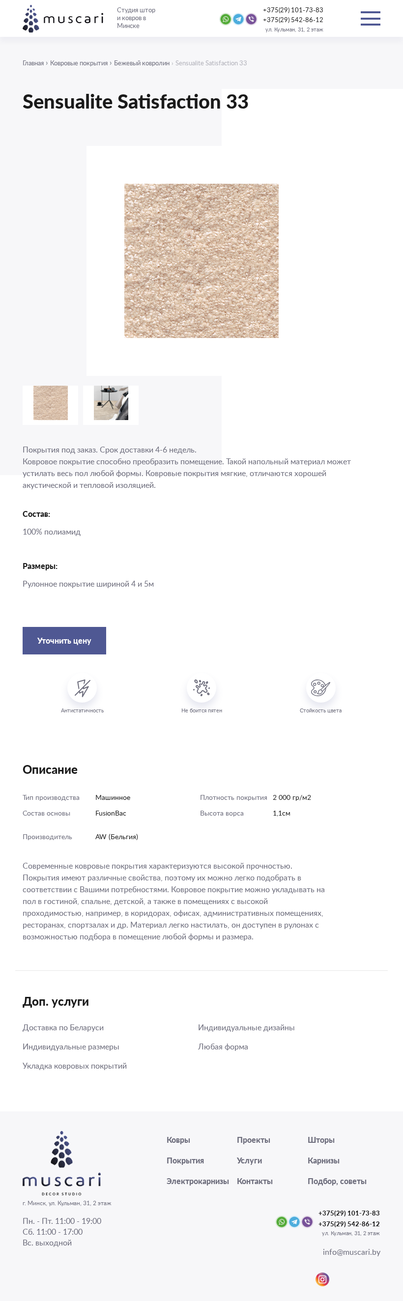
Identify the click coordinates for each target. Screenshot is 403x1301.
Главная (33, 63)
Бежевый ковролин (142, 63)
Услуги (249, 1160)
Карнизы (324, 1160)
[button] (96, 260)
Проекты (253, 1139)
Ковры (178, 1139)
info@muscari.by (351, 1252)
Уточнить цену (64, 640)
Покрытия (185, 1160)
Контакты (255, 1181)
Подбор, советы (337, 1181)
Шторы (321, 1139)
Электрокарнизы (198, 1181)
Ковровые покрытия (79, 63)
